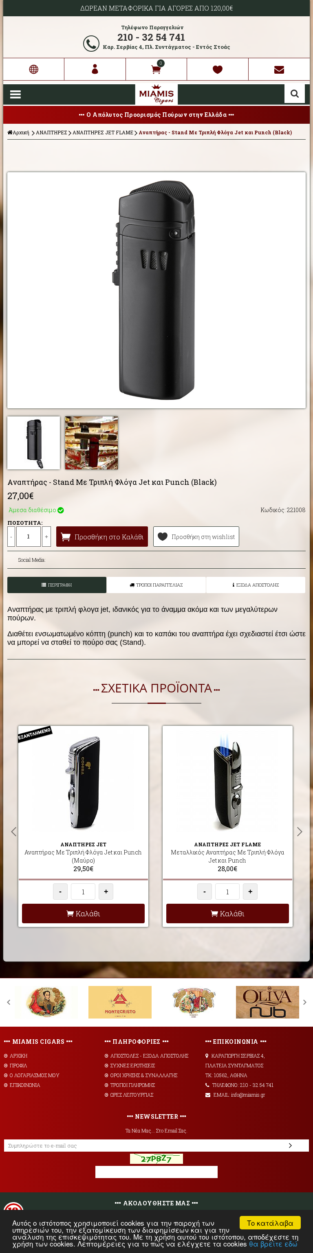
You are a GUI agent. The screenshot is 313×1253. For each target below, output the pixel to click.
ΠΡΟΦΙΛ (18, 1065)
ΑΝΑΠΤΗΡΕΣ (51, 132)
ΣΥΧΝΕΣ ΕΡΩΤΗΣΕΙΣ (132, 1065)
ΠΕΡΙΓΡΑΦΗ (60, 585)
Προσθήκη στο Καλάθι (109, 536)
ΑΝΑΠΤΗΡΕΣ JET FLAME (103, 132)
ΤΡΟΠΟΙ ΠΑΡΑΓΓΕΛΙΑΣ (159, 585)
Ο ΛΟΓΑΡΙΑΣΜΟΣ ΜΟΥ (35, 1075)
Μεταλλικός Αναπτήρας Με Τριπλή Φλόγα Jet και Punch (227, 856)
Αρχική (21, 132)
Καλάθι (88, 913)
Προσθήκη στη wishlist (203, 537)
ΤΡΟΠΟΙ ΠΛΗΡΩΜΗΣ (132, 1085)
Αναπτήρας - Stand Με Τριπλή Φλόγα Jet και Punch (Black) (215, 132)
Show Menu (15, 94)
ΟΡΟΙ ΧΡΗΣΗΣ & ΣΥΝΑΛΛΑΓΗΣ (143, 1075)
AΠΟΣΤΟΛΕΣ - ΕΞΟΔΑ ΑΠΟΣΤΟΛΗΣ (149, 1055)
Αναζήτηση (294, 93)
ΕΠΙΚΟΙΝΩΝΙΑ (25, 1085)
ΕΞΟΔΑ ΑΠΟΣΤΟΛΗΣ (257, 585)
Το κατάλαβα (270, 1223)
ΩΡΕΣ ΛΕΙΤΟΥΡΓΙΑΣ (131, 1094)
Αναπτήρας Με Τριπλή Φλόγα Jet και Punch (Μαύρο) (83, 856)
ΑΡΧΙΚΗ (18, 1055)
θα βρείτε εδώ (273, 1243)
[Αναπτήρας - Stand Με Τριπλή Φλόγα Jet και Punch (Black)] (156, 290)
